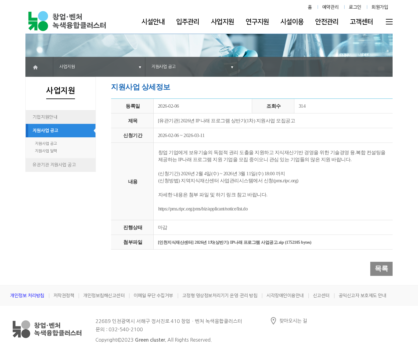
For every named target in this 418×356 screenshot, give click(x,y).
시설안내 (153, 22)
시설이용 (292, 22)
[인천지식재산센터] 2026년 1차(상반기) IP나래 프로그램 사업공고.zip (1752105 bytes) (235, 242)
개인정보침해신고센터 (104, 295)
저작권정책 (64, 295)
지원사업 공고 (45, 130)
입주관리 (187, 22)
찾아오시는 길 (293, 321)
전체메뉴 (389, 21)
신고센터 (321, 295)
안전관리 (326, 22)
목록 (381, 268)
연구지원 (257, 22)
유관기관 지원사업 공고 (54, 165)
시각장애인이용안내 (285, 295)
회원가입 (379, 7)
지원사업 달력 (46, 151)
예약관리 (330, 7)
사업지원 (222, 22)
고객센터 (361, 22)
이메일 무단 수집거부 (153, 295)
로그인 (355, 7)
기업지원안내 (44, 117)
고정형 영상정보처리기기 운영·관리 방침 (220, 295)
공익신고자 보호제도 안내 (362, 295)
